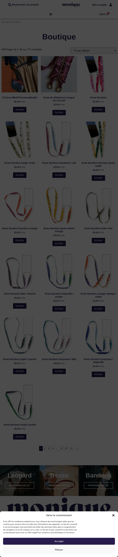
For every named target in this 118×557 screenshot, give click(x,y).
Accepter (59, 541)
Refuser (59, 549)
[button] (113, 515)
